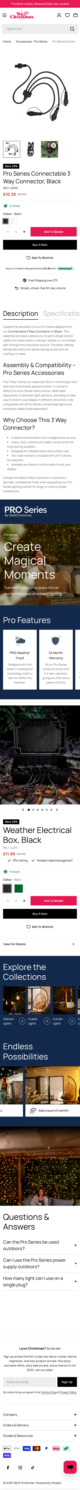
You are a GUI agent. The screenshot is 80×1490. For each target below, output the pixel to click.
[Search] (72, 28)
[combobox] (40, 29)
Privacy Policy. (68, 1392)
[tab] (20, 314)
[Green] (19, 888)
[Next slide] (57, 809)
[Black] (5, 221)
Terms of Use (49, 1392)
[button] (29, 810)
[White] (13, 221)
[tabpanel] (40, 409)
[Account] (59, 15)
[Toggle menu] (4, 15)
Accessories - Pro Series (31, 41)
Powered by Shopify (48, 1483)
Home (7, 41)
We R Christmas (24, 1483)
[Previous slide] (22, 809)
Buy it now (40, 245)
